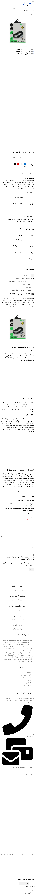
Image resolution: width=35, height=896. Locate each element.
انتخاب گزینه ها (24, 883)
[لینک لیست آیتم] (17, 679)
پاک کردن (23, 166)
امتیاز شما (31, 514)
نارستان (31, 8)
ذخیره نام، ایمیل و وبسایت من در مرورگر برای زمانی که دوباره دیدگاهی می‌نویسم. (19, 558)
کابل (13, 8)
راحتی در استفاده (26, 284)
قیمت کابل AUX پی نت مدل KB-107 (21, 290)
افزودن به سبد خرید (20, 173)
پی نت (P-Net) (19, 197)
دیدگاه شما (30, 520)
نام (33, 539)
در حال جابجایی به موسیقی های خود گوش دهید (18, 281)
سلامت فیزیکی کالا (18, 203)
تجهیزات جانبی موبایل (22, 8)
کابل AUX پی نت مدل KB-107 (24, 278)
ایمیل (32, 547)
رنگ (32, 165)
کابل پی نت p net (29, 10)
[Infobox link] (17, 586)
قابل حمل (28, 287)
